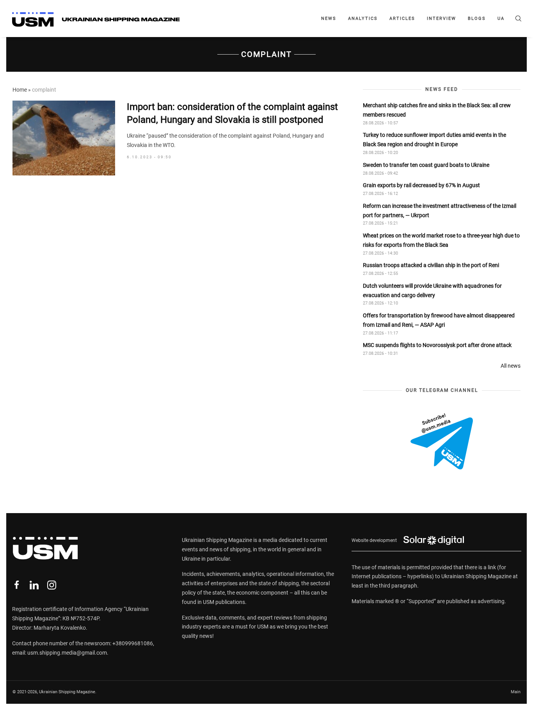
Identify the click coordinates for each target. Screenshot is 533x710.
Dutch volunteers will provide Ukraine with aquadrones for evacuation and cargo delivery (432, 290)
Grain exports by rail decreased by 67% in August (421, 185)
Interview (441, 18)
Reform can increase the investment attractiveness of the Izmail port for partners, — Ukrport (439, 210)
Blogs (477, 18)
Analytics (363, 18)
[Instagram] (51, 585)
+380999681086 (132, 643)
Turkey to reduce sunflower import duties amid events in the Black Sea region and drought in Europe (434, 139)
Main (516, 691)
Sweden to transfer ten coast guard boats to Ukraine (426, 165)
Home (19, 90)
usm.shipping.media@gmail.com (67, 653)
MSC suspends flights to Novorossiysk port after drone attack (437, 345)
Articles (402, 18)
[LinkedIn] (34, 585)
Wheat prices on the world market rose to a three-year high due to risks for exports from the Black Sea (441, 240)
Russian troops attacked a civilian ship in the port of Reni (431, 265)
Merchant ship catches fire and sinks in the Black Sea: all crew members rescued (437, 110)
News (328, 18)
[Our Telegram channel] (442, 441)
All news (511, 366)
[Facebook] (16, 585)
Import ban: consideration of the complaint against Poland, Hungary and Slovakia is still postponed (232, 113)
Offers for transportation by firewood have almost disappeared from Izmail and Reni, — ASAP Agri (439, 320)
